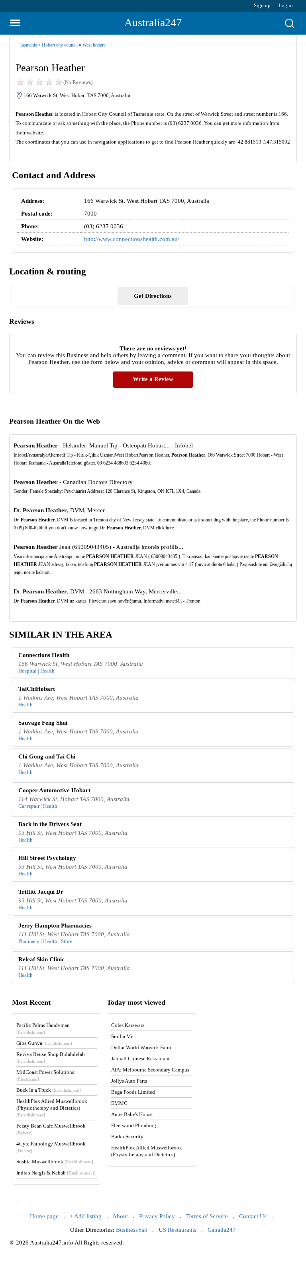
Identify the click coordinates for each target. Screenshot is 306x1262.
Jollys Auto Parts (129, 1081)
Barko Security (127, 1136)
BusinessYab (131, 1230)
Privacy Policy (157, 1216)
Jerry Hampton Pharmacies (55, 925)
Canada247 (222, 1230)
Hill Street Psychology (47, 858)
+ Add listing (86, 1216)
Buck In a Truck (48, 1090)
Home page (44, 1216)
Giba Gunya (44, 1043)
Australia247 (153, 22)
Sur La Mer (123, 1036)
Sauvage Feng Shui (42, 722)
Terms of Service (207, 1216)
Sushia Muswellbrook (54, 1162)
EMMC (119, 1103)
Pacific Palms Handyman (43, 1028)
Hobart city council (60, 45)
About (120, 1216)
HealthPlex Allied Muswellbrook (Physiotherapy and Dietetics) (51, 1107)
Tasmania (28, 45)
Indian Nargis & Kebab (56, 1173)
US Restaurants (177, 1230)
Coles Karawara (128, 1025)
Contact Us (253, 1216)
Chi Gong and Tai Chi (46, 756)
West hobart (93, 45)
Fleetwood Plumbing (133, 1125)
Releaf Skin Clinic (41, 959)
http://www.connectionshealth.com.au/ (131, 239)
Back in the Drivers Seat (50, 824)
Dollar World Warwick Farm (141, 1047)
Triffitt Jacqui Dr (40, 892)
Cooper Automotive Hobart (54, 790)
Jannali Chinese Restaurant (140, 1059)
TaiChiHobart (36, 689)
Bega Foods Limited (133, 1092)
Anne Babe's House (132, 1114)
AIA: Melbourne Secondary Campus (150, 1070)
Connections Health (43, 655)
